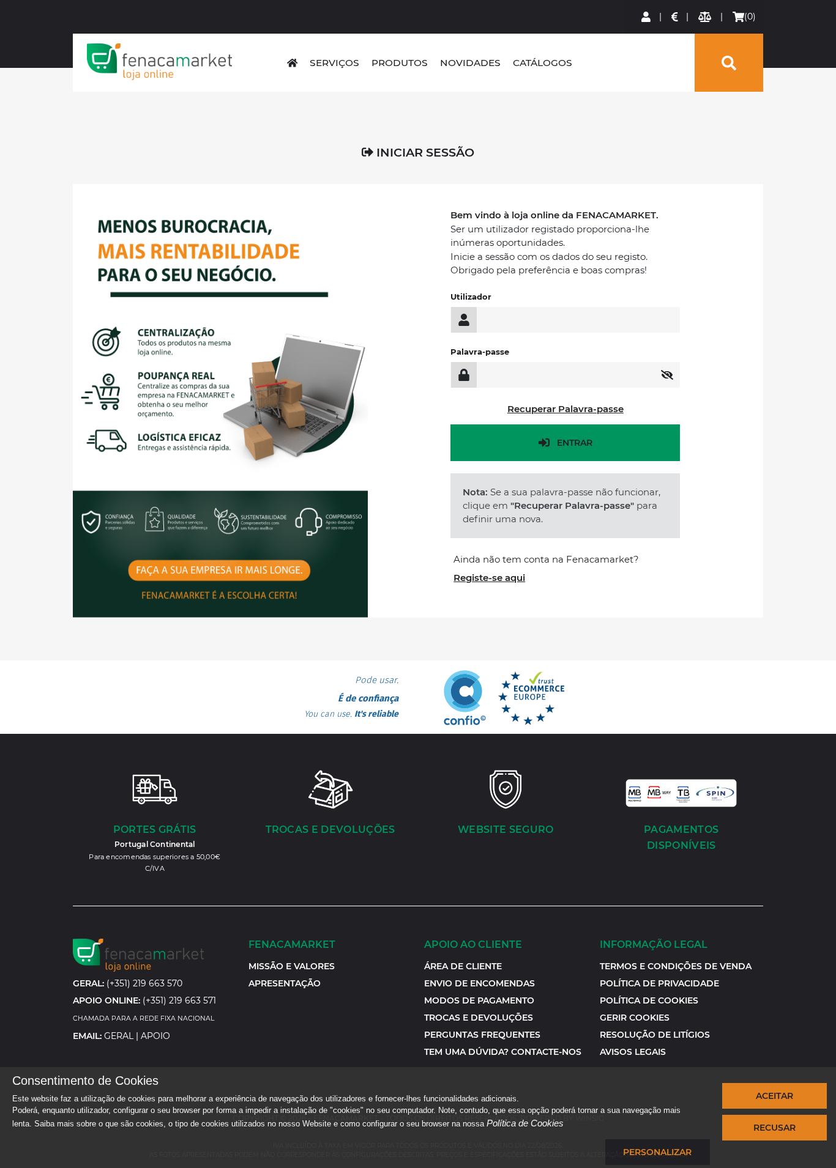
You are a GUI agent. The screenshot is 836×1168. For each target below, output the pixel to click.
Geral (118, 1035)
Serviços (334, 62)
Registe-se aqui (489, 577)
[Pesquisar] (729, 63)
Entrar (574, 442)
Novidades (470, 62)
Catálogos (542, 62)
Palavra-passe (479, 352)
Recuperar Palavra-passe (565, 409)
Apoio (155, 1035)
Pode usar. (351, 697)
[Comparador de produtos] (705, 17)
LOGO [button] (159, 61)
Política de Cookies (525, 1123)
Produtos (399, 62)
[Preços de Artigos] (675, 17)
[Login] (647, 17)
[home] (292, 63)
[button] (635, 1017)
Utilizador (470, 296)
